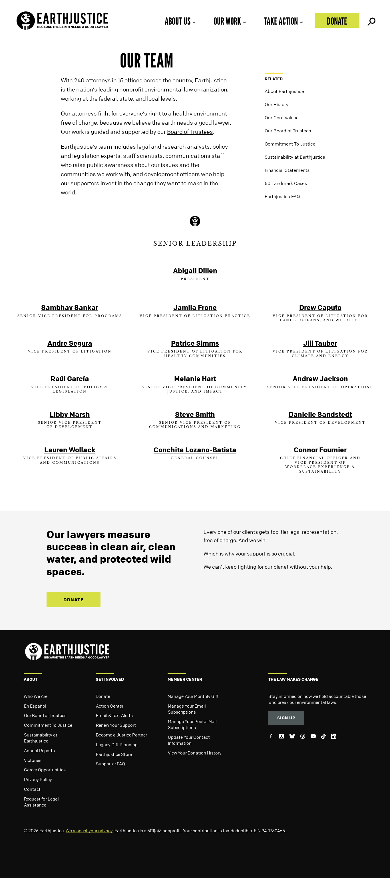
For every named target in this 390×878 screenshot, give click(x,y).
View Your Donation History (195, 753)
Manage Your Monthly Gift (193, 696)
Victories (32, 760)
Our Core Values (281, 117)
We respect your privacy (89, 830)
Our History (276, 104)
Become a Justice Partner (121, 735)
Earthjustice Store (114, 754)
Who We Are (35, 696)
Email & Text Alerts (114, 715)
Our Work (227, 21)
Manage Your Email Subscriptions (187, 709)
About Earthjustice (284, 91)
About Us (177, 21)
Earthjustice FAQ (282, 196)
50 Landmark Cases (286, 183)
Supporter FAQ (110, 763)
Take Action (281, 21)
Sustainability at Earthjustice (295, 157)
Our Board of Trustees (288, 131)
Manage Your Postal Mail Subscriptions (192, 724)
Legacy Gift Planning (117, 744)
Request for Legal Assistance (41, 802)
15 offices (130, 80)
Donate (337, 21)
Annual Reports (39, 750)
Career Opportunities (45, 770)
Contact (32, 789)
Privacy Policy (38, 779)
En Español (35, 706)
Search (371, 20)
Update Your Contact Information (189, 740)
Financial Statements (287, 170)
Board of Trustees (190, 131)
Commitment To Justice (290, 144)
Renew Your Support (116, 725)
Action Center (109, 706)
